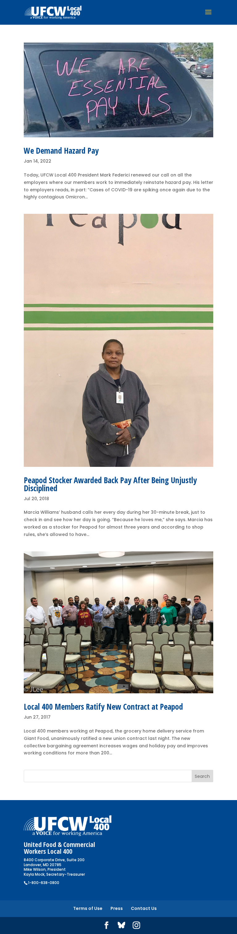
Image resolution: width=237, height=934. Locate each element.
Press (116, 908)
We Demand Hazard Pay (61, 150)
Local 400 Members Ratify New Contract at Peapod (103, 706)
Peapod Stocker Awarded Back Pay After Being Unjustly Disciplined (110, 484)
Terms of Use (87, 908)
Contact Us (144, 908)
